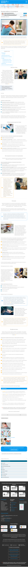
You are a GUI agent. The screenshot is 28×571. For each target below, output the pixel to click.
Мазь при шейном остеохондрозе (5, 429)
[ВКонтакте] (25, 15)
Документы (13, 510)
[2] (4, 281)
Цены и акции (13, 504)
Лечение (2, 58)
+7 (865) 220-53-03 (7, 519)
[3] (10, 302)
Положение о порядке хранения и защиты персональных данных (14, 550)
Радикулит (3, 469)
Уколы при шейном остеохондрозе (6, 445)
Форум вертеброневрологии (5, 477)
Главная (2, 6)
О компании (3, 499)
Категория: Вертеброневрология (9, 6)
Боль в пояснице (4, 475)
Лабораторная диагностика (5, 55)
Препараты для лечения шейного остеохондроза (8, 437)
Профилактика (3, 63)
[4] (15, 334)
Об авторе (25, 13)
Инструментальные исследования (6, 56)
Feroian (4, 391)
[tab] (7, 415)
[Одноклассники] (26, 15)
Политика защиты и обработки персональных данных (14, 556)
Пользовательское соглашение (14, 552)
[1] (8, 83)
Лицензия (21, 499)
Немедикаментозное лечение (7, 60)
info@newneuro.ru (7, 520)
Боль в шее (3, 472)
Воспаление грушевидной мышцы (6, 466)
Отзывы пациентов (14, 507)
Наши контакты (4, 513)
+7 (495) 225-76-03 (6, 516)
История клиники (14, 502)
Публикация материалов (14, 558)
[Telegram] (23, 15)
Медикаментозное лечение (6, 59)
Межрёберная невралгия (5, 464)
